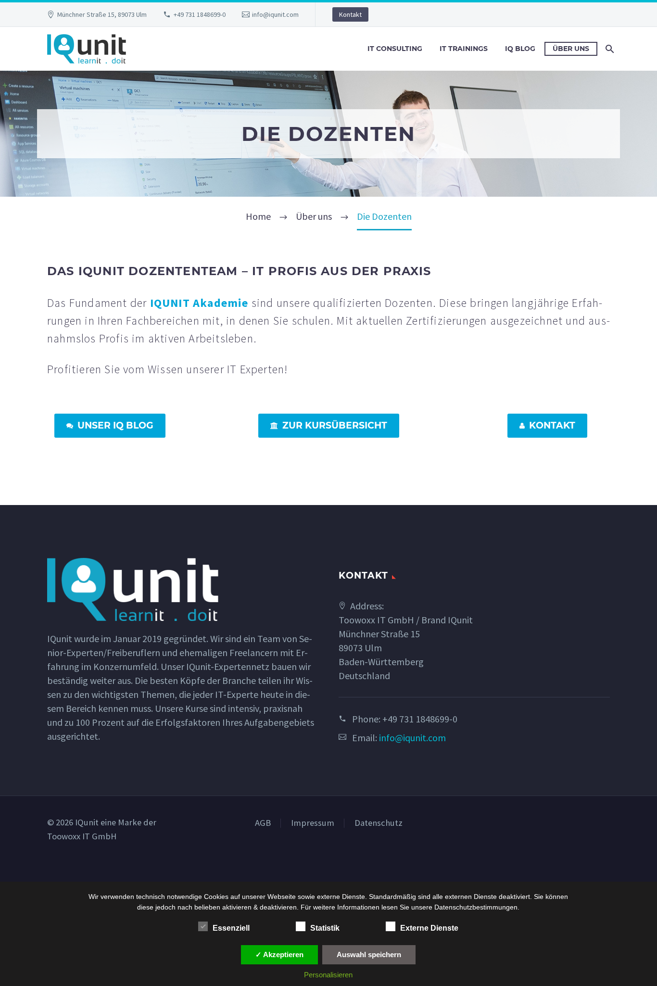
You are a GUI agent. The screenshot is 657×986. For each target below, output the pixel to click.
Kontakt (350, 14)
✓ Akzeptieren (279, 954)
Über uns (571, 48)
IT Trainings (464, 48)
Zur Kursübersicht (328, 425)
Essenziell (231, 928)
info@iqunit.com (275, 14)
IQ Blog (520, 48)
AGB (263, 823)
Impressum (312, 823)
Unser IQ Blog (109, 425)
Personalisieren (328, 975)
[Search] (608, 49)
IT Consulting (394, 48)
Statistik (325, 928)
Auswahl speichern (369, 954)
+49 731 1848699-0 (200, 14)
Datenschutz (378, 823)
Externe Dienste (429, 928)
